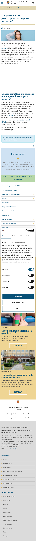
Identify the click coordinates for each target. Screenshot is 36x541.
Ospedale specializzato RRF (11, 186)
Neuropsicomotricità (8, 211)
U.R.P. (5, 459)
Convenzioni (7, 512)
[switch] (31, 275)
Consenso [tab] (5, 236)
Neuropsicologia (7, 219)
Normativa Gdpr (8, 483)
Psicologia (5, 215)
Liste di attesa (7, 516)
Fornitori (5, 532)
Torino (3, 8)
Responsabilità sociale (10, 520)
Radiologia (10, 418)
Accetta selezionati (18, 302)
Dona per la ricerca (9, 496)
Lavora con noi (7, 528)
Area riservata (7, 524)
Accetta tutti (18, 296)
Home (8, 414)
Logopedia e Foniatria (9, 207)
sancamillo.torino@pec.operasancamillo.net (18, 449)
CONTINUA (18, 346)
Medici (5, 508)
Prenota (27, 418)
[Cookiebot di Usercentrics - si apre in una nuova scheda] (25, 230)
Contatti (5, 504)
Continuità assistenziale (9, 190)
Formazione (18, 418)
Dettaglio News (11, 8)
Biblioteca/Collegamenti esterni (12, 471)
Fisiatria (4, 198)
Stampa (5, 536)
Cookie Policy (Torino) (10, 479)
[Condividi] (33, 146)
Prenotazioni (7, 467)
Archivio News (7, 463)
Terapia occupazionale (9, 223)
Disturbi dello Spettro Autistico (11, 194)
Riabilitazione (16, 414)
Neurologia (26, 414)
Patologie (5, 227)
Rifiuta (18, 309)
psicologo (9, 115)
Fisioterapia (6, 202)
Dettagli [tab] (14, 236)
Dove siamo (6, 500)
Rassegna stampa (8, 487)
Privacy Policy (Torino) (10, 475)
